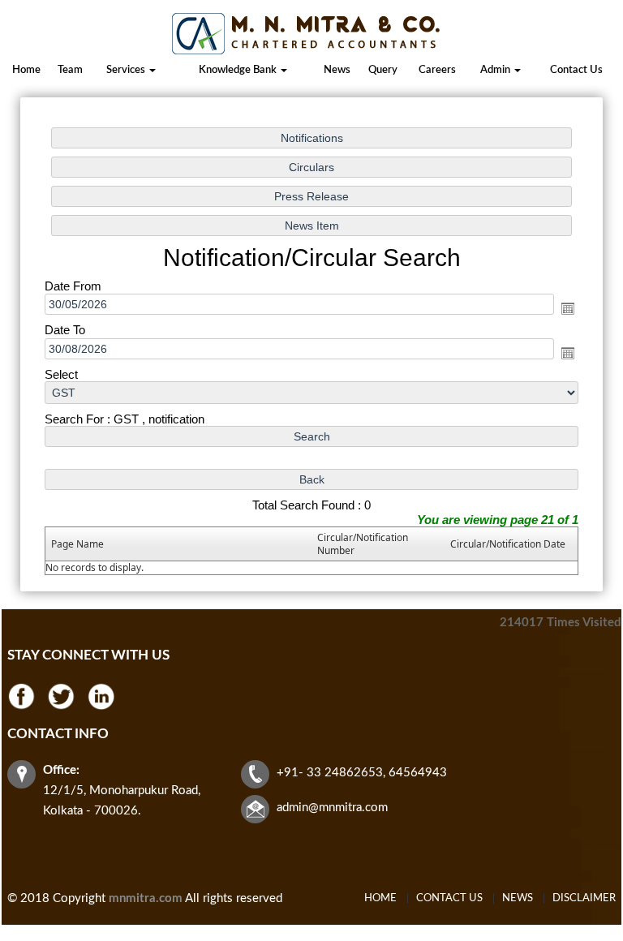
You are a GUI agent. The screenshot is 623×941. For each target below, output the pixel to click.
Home (26, 70)
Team (70, 70)
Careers (437, 70)
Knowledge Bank (239, 70)
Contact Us (576, 70)
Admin (496, 70)
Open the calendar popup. (568, 308)
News (337, 70)
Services (127, 70)
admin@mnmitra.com (332, 807)
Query (382, 70)
